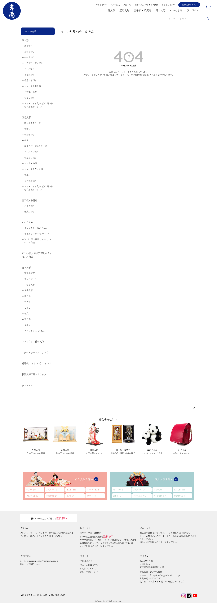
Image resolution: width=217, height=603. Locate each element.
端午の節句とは (119, 489)
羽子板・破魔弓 (142, 10)
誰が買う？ (71, 496)
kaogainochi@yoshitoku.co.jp (43, 560)
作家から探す (30, 80)
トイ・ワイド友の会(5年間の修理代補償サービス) (38, 105)
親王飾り (28, 45)
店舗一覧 (127, 4)
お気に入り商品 (168, 4)
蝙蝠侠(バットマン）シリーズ (36, 363)
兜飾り (27, 128)
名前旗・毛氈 (30, 91)
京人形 (27, 319)
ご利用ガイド (38, 535)
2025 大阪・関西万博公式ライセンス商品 (38, 241)
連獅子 (27, 324)
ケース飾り (29, 68)
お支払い (25, 527)
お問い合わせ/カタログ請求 (146, 4)
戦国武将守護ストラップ (34, 374)
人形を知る (115, 4)
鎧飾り (27, 140)
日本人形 (161, 10)
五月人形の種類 (179, 489)
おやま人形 (29, 284)
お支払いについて (88, 568)
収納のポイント (92, 496)
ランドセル (193, 10)
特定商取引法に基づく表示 (34, 595)
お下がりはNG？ (32, 496)
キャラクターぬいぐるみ (35, 227)
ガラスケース (30, 278)
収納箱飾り (29, 57)
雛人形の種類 (71, 489)
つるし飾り (29, 97)
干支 (26, 313)
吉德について (101, 4)
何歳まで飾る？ (52, 496)
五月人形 (124, 10)
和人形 (27, 296)
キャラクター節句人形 (33, 341)
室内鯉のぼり (30, 180)
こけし (27, 307)
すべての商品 (29, 31)
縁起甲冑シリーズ (32, 122)
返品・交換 (145, 527)
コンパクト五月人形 (33, 169)
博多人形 (28, 290)
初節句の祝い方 (179, 496)
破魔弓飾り (29, 211)
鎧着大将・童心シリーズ (35, 145)
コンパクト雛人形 (32, 86)
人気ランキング (52, 489)
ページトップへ (194, 408)
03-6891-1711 (34, 563)
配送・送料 (85, 527)
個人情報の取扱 (58, 595)
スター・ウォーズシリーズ (35, 352)
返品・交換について (89, 572)
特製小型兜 (29, 272)
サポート (84, 555)
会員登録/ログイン (189, 4)
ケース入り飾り (31, 151)
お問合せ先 (26, 555)
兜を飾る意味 (158, 489)
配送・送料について (89, 564)
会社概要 (144, 555)
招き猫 (27, 301)
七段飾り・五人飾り (33, 63)
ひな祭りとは (31, 489)
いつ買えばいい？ (139, 496)
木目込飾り (29, 74)
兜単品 (27, 174)
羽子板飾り (29, 205)
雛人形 (111, 10)
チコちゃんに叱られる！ (35, 330)
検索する (207, 19)
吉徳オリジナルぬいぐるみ (36, 233)
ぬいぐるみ (176, 10)
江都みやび (29, 51)
